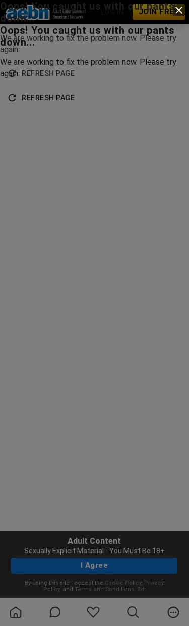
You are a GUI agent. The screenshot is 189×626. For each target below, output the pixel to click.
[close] (179, 10)
